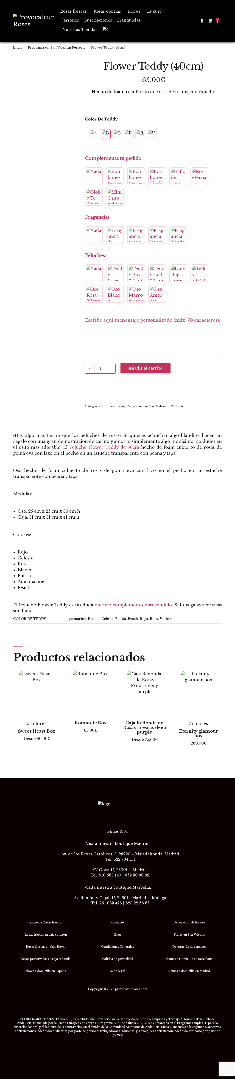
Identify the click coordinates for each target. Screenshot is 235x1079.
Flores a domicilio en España (45, 971)
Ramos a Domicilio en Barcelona (189, 959)
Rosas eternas (107, 11)
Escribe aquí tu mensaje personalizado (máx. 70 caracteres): (152, 320)
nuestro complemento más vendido (133, 605)
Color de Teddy (101, 119)
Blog (117, 934)
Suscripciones (98, 20)
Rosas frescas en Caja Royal (45, 946)
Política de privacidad (117, 959)
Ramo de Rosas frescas (45, 922)
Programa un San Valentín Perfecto (57, 47)
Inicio (17, 47)
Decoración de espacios (189, 946)
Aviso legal (117, 971)
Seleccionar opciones (36, 746)
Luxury (154, 11)
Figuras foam (114, 406)
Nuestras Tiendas (79, 29)
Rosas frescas (73, 11)
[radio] (94, 134)
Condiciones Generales (117, 946)
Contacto (117, 922)
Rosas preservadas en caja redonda (45, 959)
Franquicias (128, 20)
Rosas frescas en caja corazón (46, 934)
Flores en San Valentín (189, 934)
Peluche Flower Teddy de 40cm (104, 447)
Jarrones (70, 20)
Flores (134, 11)
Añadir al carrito (145, 368)
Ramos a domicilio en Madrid (189, 971)
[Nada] (94, 176)
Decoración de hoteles (189, 922)
